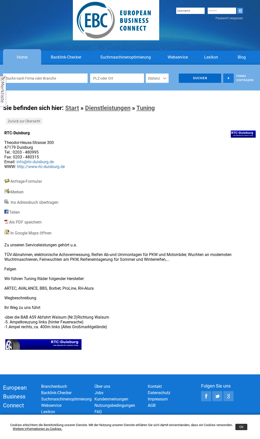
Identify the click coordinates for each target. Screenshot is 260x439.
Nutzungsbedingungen (114, 405)
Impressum (158, 399)
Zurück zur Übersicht (24, 121)
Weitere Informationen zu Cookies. (37, 429)
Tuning (145, 108)
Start (72, 108)
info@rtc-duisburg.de (35, 161)
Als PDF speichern (25, 222)
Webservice (178, 57)
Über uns (102, 386)
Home (22, 57)
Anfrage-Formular (26, 181)
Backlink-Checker (66, 57)
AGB (152, 405)
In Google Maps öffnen (30, 233)
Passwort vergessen (229, 18)
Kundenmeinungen (111, 399)
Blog (242, 57)
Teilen (14, 212)
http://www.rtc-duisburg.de (41, 166)
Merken (17, 192)
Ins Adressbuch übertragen (34, 202)
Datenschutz (159, 392)
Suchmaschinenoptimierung (125, 57)
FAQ (98, 411)
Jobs (98, 392)
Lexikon (211, 57)
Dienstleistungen (108, 108)
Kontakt (155, 386)
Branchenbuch (54, 386)
